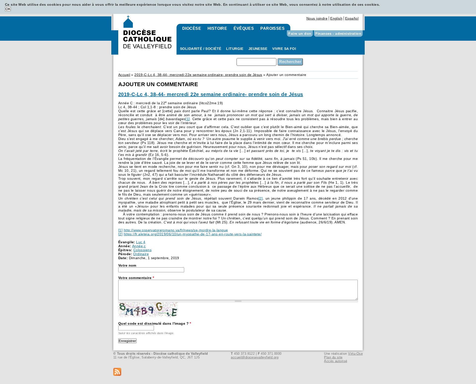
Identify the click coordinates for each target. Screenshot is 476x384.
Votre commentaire (136, 278)
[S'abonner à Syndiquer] (238, 372)
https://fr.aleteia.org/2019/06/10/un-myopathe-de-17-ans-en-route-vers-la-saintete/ (193, 234)
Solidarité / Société (200, 49)
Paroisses (272, 28)
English (336, 18)
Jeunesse (257, 49)
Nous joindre (316, 18)
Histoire (217, 28)
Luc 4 (140, 242)
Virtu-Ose (355, 353)
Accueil (124, 75)
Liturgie (234, 49)
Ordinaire (141, 254)
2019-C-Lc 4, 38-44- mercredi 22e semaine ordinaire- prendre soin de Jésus (198, 75)
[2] (260, 198)
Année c (139, 246)
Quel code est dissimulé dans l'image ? (154, 323)
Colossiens (142, 250)
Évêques (244, 28)
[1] (187, 119)
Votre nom (127, 265)
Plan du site (333, 357)
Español (351, 18)
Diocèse (191, 28)
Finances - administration (338, 33)
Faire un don (299, 33)
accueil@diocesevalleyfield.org (254, 357)
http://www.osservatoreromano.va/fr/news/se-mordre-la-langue (176, 230)
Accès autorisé (335, 361)
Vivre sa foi (284, 49)
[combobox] (256, 62)
